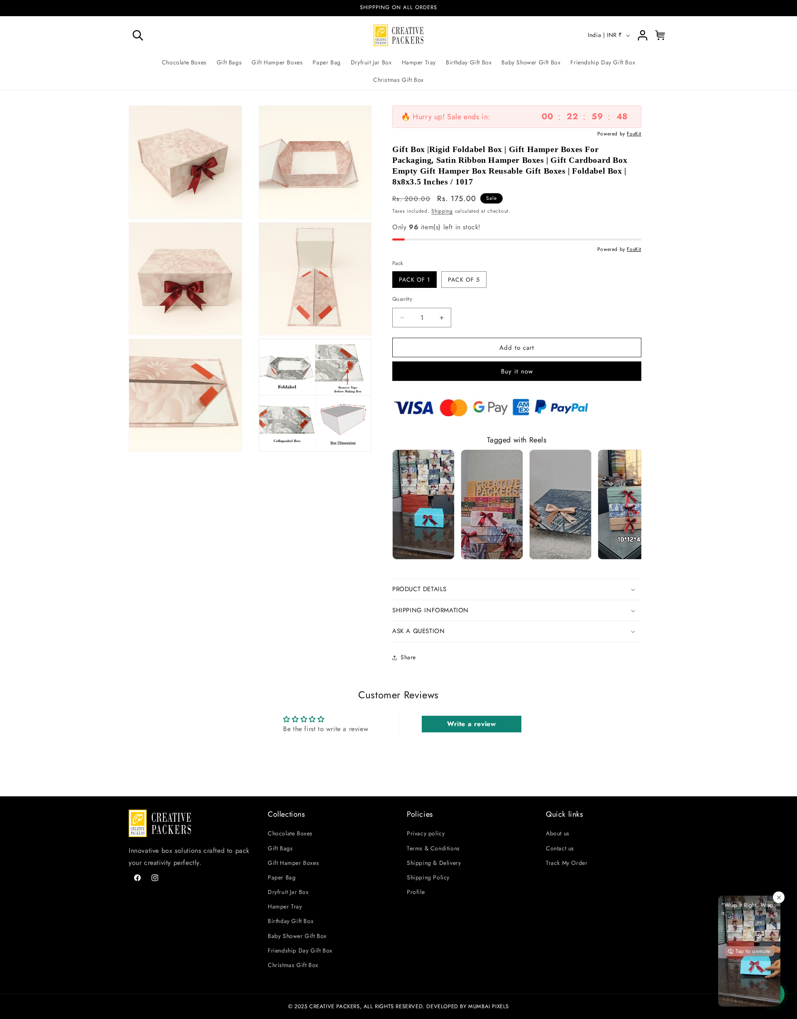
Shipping (442, 211)
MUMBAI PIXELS (488, 1006)
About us (558, 834)
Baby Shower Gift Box (297, 936)
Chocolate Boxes (290, 834)
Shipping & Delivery (434, 863)
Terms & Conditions (433, 848)
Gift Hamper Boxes (293, 863)
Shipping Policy (428, 877)
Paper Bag (282, 877)
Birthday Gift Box (290, 921)
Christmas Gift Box (293, 965)
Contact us (560, 848)
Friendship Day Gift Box (300, 950)
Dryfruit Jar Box (288, 892)
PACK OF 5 (464, 279)
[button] (138, 35)
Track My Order (566, 863)
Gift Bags (280, 848)
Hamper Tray (285, 907)
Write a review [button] (471, 724)
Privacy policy (426, 834)
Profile (416, 892)
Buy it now (517, 371)
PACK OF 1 (414, 279)
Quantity (402, 299)
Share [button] (408, 657)
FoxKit (634, 134)
